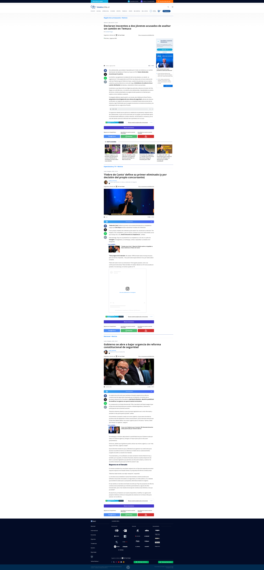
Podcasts (93, 11)
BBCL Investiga (137, 11)
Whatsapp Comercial (142, 562)
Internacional (105, 11)
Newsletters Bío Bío (134, 1)
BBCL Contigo (145, 11)
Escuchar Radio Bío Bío (165, 1)
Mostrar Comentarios (129, 127)
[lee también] (114, 249)
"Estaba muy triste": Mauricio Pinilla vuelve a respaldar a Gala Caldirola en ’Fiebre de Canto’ (137, 247)
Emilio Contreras (113, 180)
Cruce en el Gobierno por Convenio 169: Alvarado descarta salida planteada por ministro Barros (137, 428)
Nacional (99, 11)
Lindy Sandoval (112, 350)
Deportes (119, 11)
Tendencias (124, 11)
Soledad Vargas (109, 32)
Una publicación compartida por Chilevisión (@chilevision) (127, 310)
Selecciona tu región (98, 1)
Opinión (130, 11)
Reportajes (93, 552)
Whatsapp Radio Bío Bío (166, 562)
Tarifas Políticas (94, 561)
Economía (112, 11)
